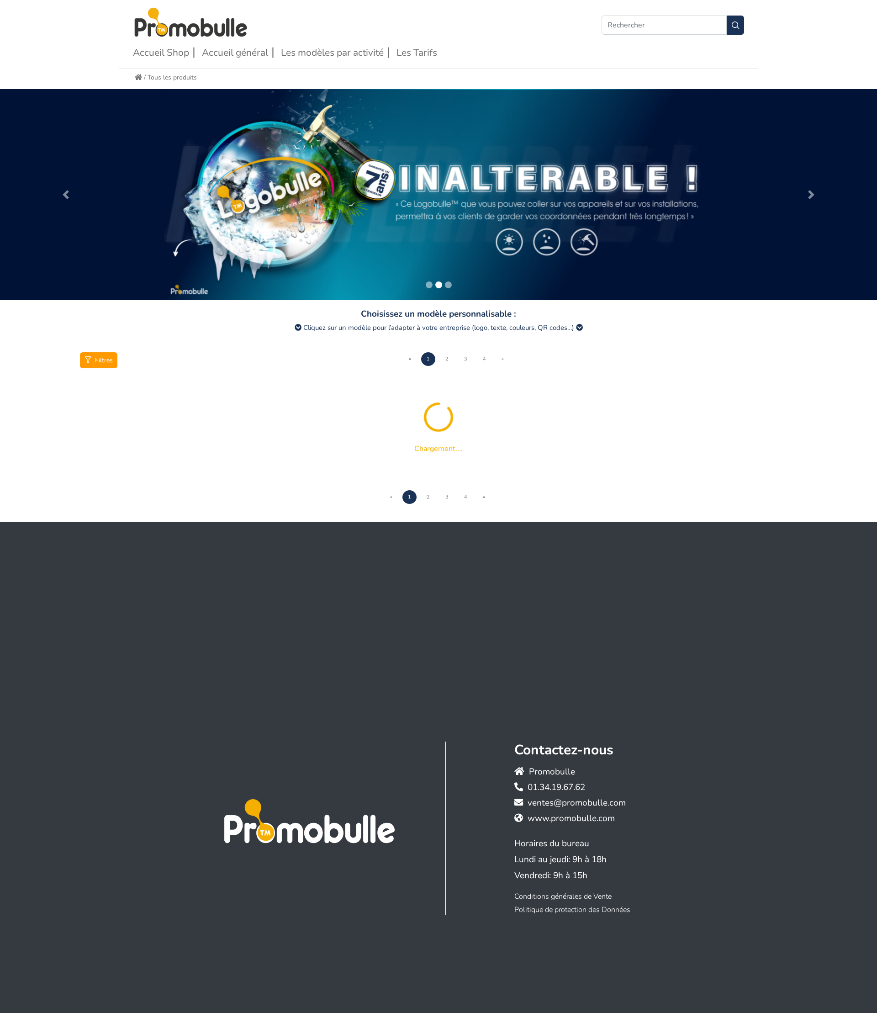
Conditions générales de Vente (563, 896)
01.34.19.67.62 (556, 787)
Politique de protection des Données (572, 910)
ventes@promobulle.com (577, 803)
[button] (66, 194)
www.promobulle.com (571, 818)
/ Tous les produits (169, 77)
